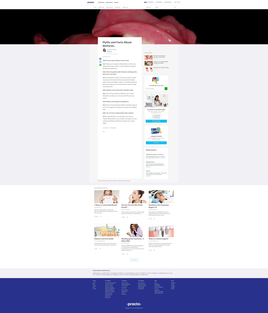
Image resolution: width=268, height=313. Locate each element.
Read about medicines (110, 291)
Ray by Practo (125, 289)
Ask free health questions (110, 282)
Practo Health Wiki (159, 293)
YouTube (173, 287)
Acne (168, 273)
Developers (157, 284)
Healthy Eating (96, 273)
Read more (162, 157)
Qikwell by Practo (142, 284)
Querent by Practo (142, 285)
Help (156, 282)
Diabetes (143, 273)
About (94, 282)
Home (95, 7)
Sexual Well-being (130, 273)
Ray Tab (123, 292)
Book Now (156, 142)
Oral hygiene (113, 127)
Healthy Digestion (135, 274)
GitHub (172, 288)
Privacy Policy (157, 285)
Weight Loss (121, 273)
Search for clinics (109, 285)
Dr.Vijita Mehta (111, 49)
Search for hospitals (109, 287)
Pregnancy (155, 273)
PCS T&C (156, 288)
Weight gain (116, 274)
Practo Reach (124, 291)
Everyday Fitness (105, 273)
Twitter (172, 284)
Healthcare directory (159, 291)
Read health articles (109, 290)
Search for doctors (109, 284)
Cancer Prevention (124, 274)
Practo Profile (125, 285)
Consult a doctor (109, 293)
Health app (107, 297)
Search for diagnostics (110, 288)
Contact (94, 288)
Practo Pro (124, 294)
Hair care (138, 273)
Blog (94, 284)
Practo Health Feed (126, 284)
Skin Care (149, 273)
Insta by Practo (141, 282)
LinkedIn (173, 285)
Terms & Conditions (159, 287)
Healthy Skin (162, 273)
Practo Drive (108, 296)
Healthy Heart (144, 274)
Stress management (107, 274)
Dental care (105, 127)
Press (94, 287)
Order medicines (108, 294)
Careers (94, 285)
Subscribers (157, 290)
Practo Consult (125, 282)
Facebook (173, 282)
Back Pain (98, 274)
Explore (148, 7)
